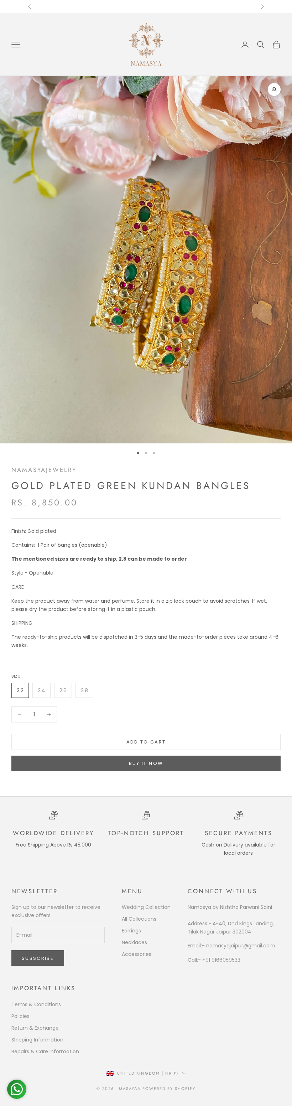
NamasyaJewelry (44, 469)
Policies (20, 1016)
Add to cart (146, 742)
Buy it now (146, 763)
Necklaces (134, 942)
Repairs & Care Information (45, 1051)
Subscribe (38, 958)
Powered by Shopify (168, 1088)
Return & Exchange (35, 1028)
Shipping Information (37, 1039)
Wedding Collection (146, 907)
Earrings (131, 930)
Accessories (136, 954)
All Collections (139, 918)
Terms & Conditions (36, 1004)
